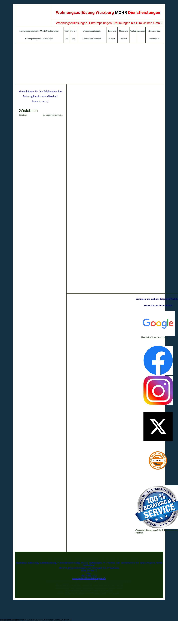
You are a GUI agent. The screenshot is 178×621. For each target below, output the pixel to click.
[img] (33, 16)
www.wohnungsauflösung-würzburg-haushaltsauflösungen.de (89, 586)
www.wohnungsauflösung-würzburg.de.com (89, 589)
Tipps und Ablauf (107, 558)
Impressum (140, 31)
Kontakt (133, 31)
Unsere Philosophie (55, 558)
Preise (118, 558)
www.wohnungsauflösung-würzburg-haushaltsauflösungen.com (89, 584)
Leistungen (76, 558)
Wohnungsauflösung (90, 558)
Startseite (41, 558)
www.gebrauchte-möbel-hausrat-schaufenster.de (89, 592)
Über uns (67, 558)
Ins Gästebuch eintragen (53, 115)
